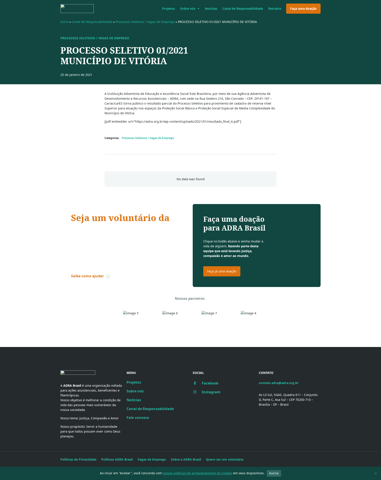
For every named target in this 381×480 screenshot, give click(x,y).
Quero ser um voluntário (225, 459)
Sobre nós (187, 8)
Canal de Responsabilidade (242, 8)
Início (64, 22)
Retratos (274, 8)
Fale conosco (138, 417)
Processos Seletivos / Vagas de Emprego (145, 22)
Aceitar (274, 473)
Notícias (211, 8)
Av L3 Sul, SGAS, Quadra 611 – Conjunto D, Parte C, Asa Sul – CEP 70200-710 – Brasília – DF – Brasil (288, 400)
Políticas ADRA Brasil (117, 459)
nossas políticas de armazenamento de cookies (197, 473)
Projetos (168, 8)
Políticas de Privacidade (78, 459)
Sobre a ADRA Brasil (186, 459)
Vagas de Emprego (152, 459)
